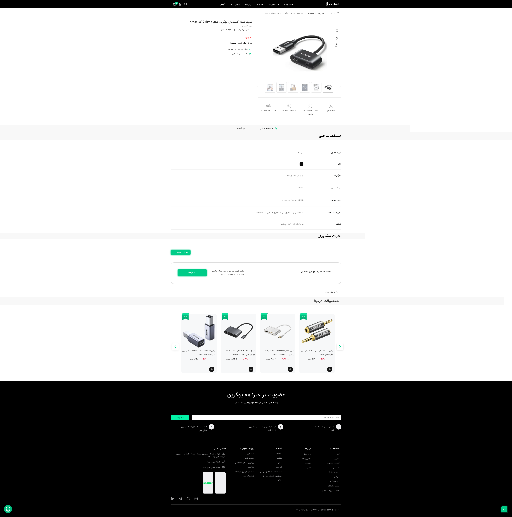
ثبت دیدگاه (192, 272)
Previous (258, 87)
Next (340, 87)
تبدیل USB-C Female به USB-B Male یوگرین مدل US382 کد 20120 (198, 353)
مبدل (330, 13)
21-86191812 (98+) (213, 462)
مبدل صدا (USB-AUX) (316, 13)
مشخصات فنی (266, 128)
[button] (329, 369)
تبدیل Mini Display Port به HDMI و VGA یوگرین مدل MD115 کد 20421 (279, 353)
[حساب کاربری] (180, 4)
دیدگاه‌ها (241, 128)
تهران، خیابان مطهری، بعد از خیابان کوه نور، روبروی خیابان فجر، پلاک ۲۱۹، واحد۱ (201, 455)
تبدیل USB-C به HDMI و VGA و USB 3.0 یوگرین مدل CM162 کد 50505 (240, 353)
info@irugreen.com (211, 467)
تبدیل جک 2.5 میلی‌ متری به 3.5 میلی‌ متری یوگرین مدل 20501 (317, 353)
